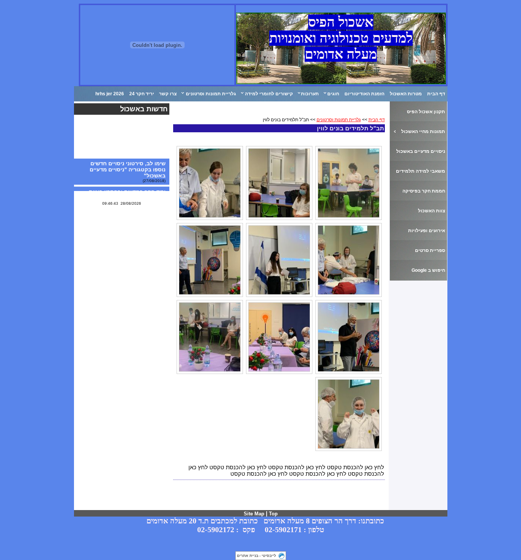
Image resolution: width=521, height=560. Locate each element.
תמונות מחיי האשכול (423, 131)
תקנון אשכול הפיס (426, 111)
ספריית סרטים (430, 250)
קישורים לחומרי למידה (269, 93)
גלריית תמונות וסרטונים (211, 93)
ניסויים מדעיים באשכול (420, 151)
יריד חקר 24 (141, 93)
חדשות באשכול (144, 109)
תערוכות (310, 93)
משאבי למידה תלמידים (420, 171)
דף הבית (436, 93)
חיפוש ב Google (428, 270)
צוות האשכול (431, 210)
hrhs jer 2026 (109, 93)
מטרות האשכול (406, 93)
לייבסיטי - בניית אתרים (256, 556)
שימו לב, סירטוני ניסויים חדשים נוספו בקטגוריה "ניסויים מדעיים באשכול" (128, 168)
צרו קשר (168, 93)
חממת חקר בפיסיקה (423, 191)
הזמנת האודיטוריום (364, 93)
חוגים (333, 93)
